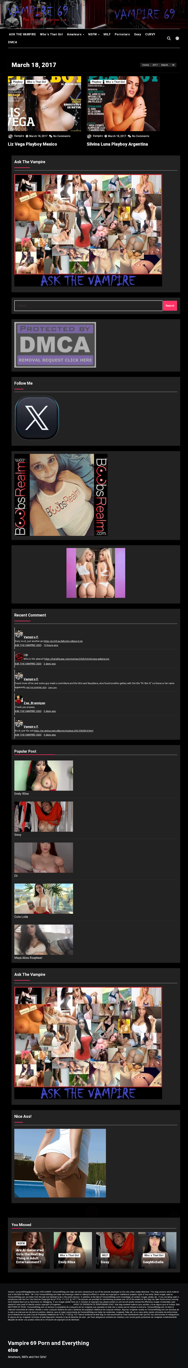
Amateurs (74, 34)
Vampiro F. (31, 637)
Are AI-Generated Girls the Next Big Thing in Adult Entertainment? (30, 1256)
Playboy (18, 81)
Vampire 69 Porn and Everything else (48, 1346)
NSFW (93, 34)
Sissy (17, 834)
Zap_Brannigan (34, 703)
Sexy (137, 34)
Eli (15, 876)
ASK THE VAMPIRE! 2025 (28, 645)
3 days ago (50, 711)
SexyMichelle (153, 1262)
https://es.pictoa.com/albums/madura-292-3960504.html (63, 731)
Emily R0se (21, 793)
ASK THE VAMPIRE (22, 34)
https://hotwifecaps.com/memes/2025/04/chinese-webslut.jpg (76, 659)
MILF (107, 34)
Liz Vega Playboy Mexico (32, 144)
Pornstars (122, 34)
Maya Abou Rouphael (28, 958)
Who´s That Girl (51, 34)
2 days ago (50, 663)
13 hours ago (51, 645)
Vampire (19, 135)
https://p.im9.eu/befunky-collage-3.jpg (63, 641)
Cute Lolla (21, 917)
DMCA (12, 42)
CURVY (150, 34)
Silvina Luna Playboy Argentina (117, 144)
